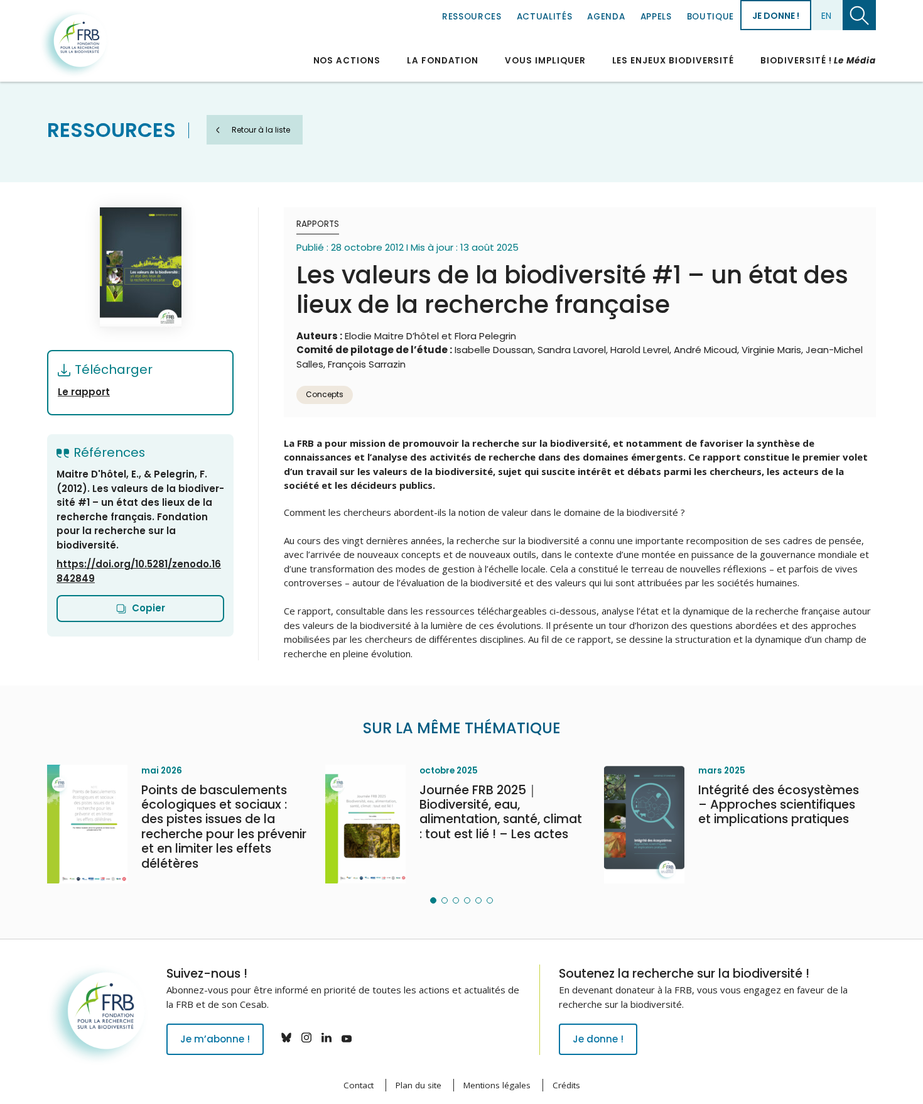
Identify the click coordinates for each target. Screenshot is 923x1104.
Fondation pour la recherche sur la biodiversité (74, 43)
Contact (358, 1085)
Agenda (606, 17)
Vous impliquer (545, 61)
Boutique (710, 17)
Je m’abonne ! (215, 1039)
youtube (346, 1037)
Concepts (324, 394)
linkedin (326, 1037)
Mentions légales (497, 1085)
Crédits (566, 1085)
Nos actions (347, 61)
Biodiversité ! (818, 61)
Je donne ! (775, 15)
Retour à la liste (261, 129)
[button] (433, 900)
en (826, 15)
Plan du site (418, 1085)
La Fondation (442, 61)
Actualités (545, 17)
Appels (656, 17)
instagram (306, 1037)
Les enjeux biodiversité (673, 61)
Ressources (472, 17)
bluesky (286, 1037)
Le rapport (84, 391)
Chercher (859, 15)
